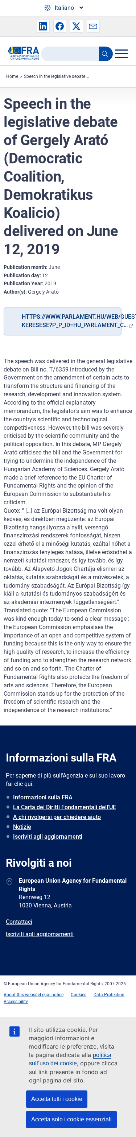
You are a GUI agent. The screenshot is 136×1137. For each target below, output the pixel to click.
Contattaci (19, 921)
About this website (22, 994)
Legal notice (51, 994)
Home (12, 76)
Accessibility (16, 1001)
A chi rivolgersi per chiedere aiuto (57, 817)
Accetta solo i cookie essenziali (71, 1119)
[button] (43, 26)
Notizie (22, 826)
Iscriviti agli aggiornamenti (47, 836)
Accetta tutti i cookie (56, 1099)
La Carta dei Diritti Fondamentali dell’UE (64, 807)
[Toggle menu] (121, 53)
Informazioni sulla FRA (43, 797)
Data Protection (109, 994)
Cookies (78, 994)
